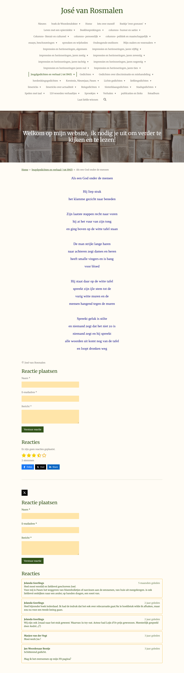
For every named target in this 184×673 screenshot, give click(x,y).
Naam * (26, 378)
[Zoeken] (104, 99)
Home (25, 169)
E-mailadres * (29, 392)
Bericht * (27, 406)
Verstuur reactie (32, 429)
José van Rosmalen (92, 10)
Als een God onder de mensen (92, 169)
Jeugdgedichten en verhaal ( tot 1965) (52, 169)
